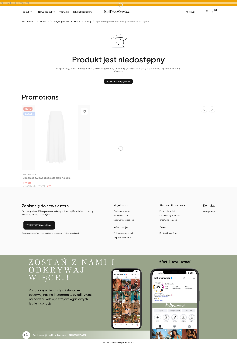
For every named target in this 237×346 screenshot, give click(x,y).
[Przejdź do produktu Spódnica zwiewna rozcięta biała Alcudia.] (56, 137)
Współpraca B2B (121, 237)
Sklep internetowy (117, 342)
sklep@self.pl (209, 211)
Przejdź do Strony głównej (118, 81)
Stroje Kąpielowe (61, 21)
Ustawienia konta (121, 215)
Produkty (44, 21)
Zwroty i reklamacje (168, 220)
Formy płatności (167, 211)
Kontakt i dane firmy (168, 233)
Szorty (88, 21)
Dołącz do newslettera (39, 225)
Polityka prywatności (123, 233)
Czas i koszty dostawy (170, 215)
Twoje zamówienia (122, 211)
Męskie (77, 21)
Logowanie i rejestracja (124, 220)
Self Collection (28, 21)
